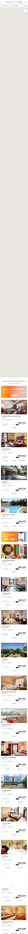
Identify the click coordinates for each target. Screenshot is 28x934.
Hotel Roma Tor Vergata (14, 513)
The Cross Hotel (14, 822)
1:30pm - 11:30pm (22, 460)
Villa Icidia (14, 481)
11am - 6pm (14, 703)
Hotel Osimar (14, 888)
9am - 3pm (14, 572)
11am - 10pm (14, 427)
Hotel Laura (14, 855)
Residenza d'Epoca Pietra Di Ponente (14, 415)
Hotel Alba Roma (14, 592)
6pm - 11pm (20, 900)
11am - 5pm (14, 670)
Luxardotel (14, 658)
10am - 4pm (22, 526)
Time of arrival (4, 6)
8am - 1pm (6, 526)
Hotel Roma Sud (14, 448)
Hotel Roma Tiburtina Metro (14, 756)
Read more (14, 395)
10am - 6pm (14, 834)
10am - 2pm (14, 493)
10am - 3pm (20, 867)
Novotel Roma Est (14, 723)
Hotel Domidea (14, 625)
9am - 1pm (6, 460)
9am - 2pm (14, 736)
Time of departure (15, 6)
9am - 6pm (14, 460)
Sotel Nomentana (14, 789)
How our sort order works (13, 383)
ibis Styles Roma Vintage (14, 559)
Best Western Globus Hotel (14, 691)
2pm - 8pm (20, 604)
